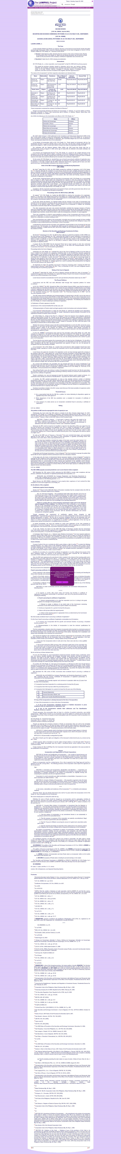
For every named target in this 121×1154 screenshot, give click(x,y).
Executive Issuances (43, 7)
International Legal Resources (78, 7)
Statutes (36, 7)
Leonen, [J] (41, 13)
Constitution (31, 7)
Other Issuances (60, 7)
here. (66, 577)
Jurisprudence (68, 7)
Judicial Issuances (52, 7)
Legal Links (87, 7)
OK (62, 582)
